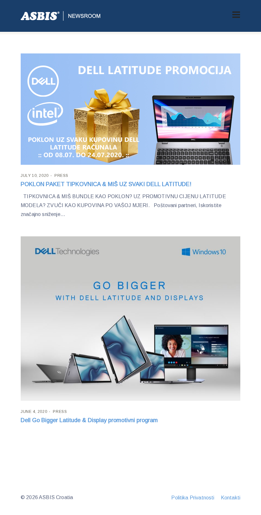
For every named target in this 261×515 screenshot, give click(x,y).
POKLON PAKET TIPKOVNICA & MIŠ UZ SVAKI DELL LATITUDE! (106, 184)
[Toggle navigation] (236, 14)
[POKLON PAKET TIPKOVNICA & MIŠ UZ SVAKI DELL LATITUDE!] (130, 109)
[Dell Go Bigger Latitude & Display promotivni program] (130, 318)
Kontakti (230, 497)
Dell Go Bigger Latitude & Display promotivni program (89, 420)
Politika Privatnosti (192, 497)
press (61, 175)
